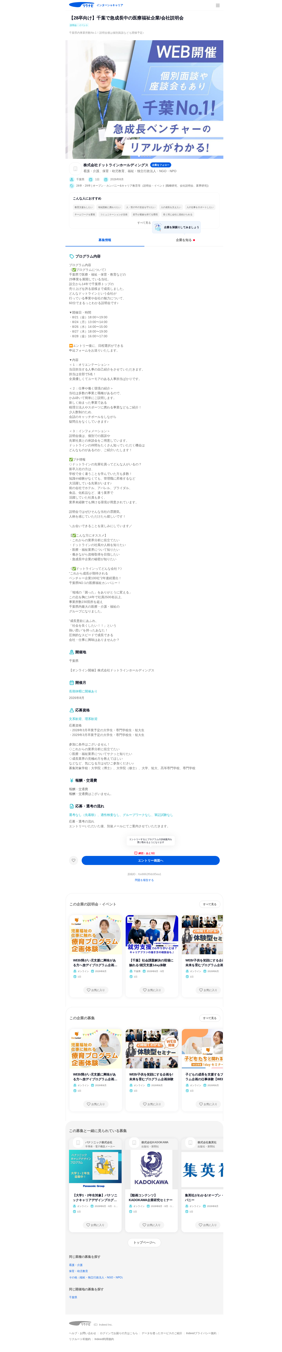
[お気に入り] (73, 860)
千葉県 (73, 1297)
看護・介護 (76, 1265)
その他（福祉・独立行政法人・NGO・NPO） (96, 1277)
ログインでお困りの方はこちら (119, 1333)
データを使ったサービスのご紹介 (162, 1333)
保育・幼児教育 (78, 1271)
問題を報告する (144, 880)
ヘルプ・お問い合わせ (82, 1333)
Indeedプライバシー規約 (201, 1333)
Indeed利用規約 (104, 1339)
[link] (78, 1142)
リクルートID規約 (80, 1339)
